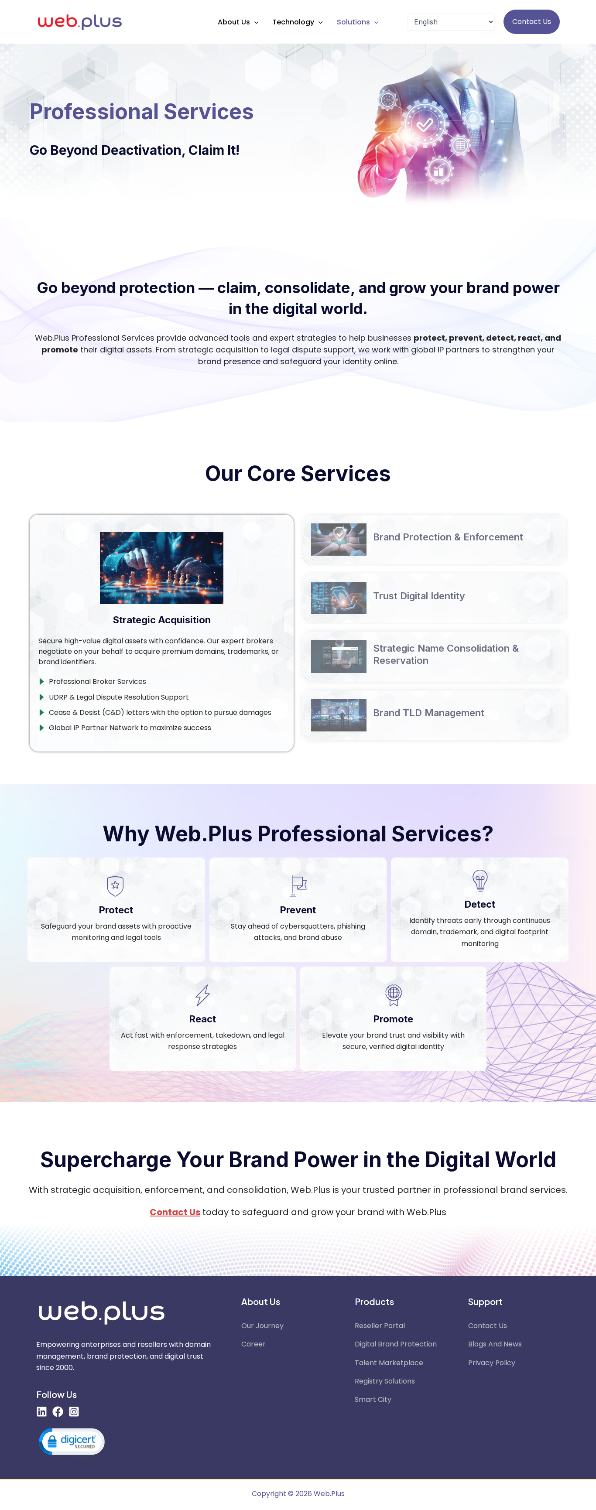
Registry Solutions (385, 1381)
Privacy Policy (491, 1363)
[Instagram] (74, 1411)
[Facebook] (57, 1411)
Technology (293, 22)
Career (253, 1344)
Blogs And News (495, 1344)
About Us (234, 22)
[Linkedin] (41, 1411)
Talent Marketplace (389, 1363)
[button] (254, 22)
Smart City (373, 1399)
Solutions (353, 22)
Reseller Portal (380, 1326)
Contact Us (487, 1326)
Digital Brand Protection (396, 1344)
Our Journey (262, 1326)
